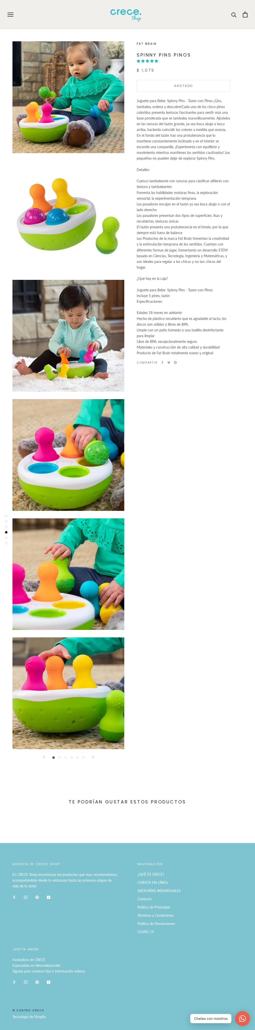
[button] (148, 61)
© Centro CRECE (28, 1010)
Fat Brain (147, 44)
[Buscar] (234, 14)
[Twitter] (168, 362)
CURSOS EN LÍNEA (152, 882)
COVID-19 (145, 932)
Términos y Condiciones (155, 915)
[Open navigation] (10, 14)
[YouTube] (48, 897)
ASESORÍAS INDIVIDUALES (159, 891)
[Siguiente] (93, 757)
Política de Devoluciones (156, 923)
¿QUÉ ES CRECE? (150, 874)
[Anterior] (44, 757)
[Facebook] (162, 362)
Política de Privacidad (153, 907)
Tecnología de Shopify (29, 1017)
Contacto (144, 899)
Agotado (183, 86)
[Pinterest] (175, 362)
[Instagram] (25, 897)
